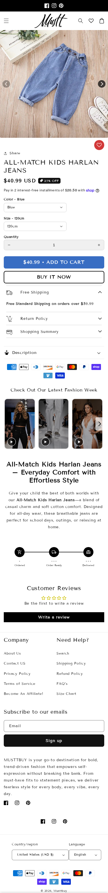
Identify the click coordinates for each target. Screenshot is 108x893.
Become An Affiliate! (23, 694)
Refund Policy (70, 674)
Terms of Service (19, 684)
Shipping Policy (71, 663)
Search (63, 653)
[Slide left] (6, 84)
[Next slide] (99, 424)
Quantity (11, 237)
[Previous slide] (8, 424)
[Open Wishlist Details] (91, 20)
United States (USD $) (35, 855)
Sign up (54, 740)
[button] (80, 20)
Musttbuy (60, 890)
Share (15, 153)
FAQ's (62, 684)
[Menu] (6, 20)
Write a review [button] (54, 617)
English (80, 855)
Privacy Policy (17, 674)
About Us (12, 653)
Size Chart (66, 694)
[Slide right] (101, 84)
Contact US (15, 663)
